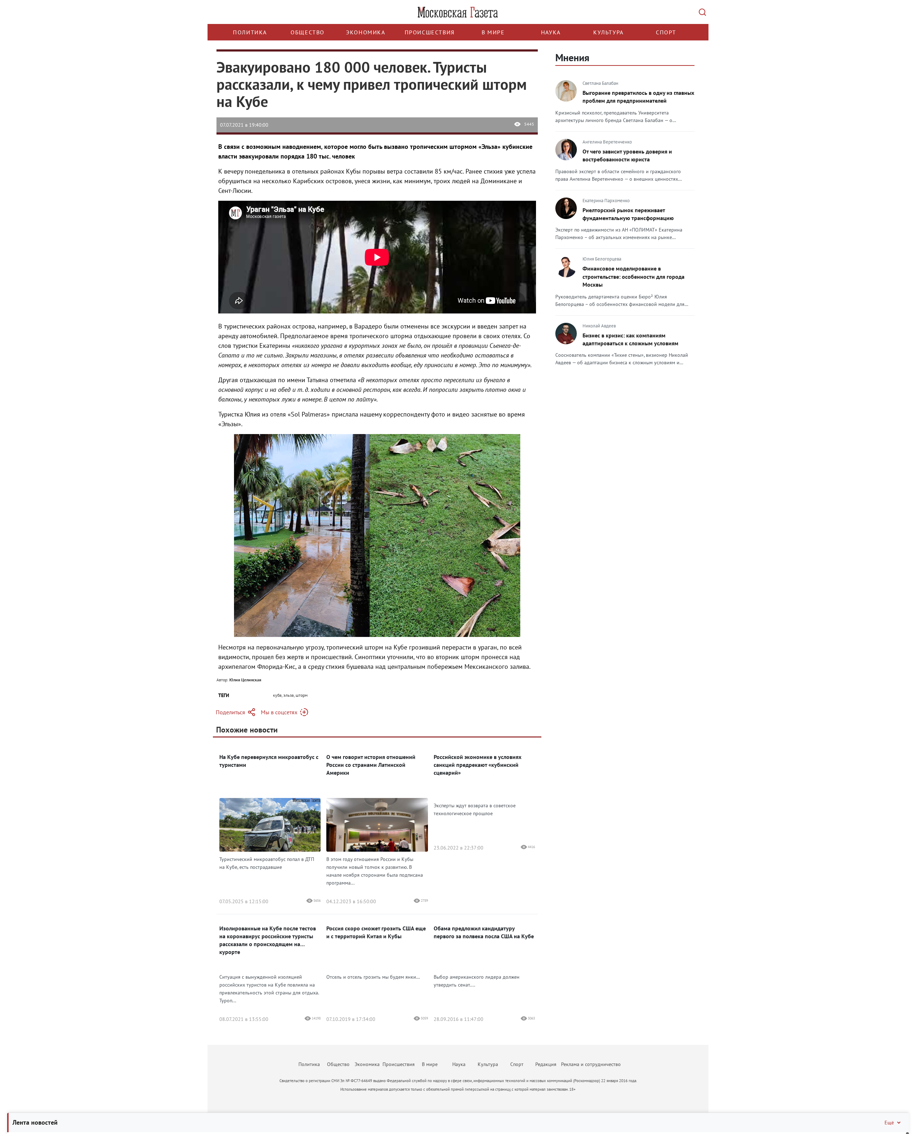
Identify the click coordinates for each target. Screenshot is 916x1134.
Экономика (365, 32)
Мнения (572, 57)
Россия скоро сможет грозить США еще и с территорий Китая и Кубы (376, 932)
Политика (250, 32)
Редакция (545, 1064)
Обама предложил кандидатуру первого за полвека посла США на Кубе (484, 932)
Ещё (889, 1122)
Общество (308, 32)
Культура (608, 32)
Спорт (666, 32)
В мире (493, 32)
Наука (551, 32)
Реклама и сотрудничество (591, 1064)
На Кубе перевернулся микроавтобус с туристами (268, 760)
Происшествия (430, 32)
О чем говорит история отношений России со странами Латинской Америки (370, 764)
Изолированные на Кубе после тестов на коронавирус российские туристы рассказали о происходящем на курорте (267, 940)
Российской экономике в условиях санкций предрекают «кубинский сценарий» (477, 764)
